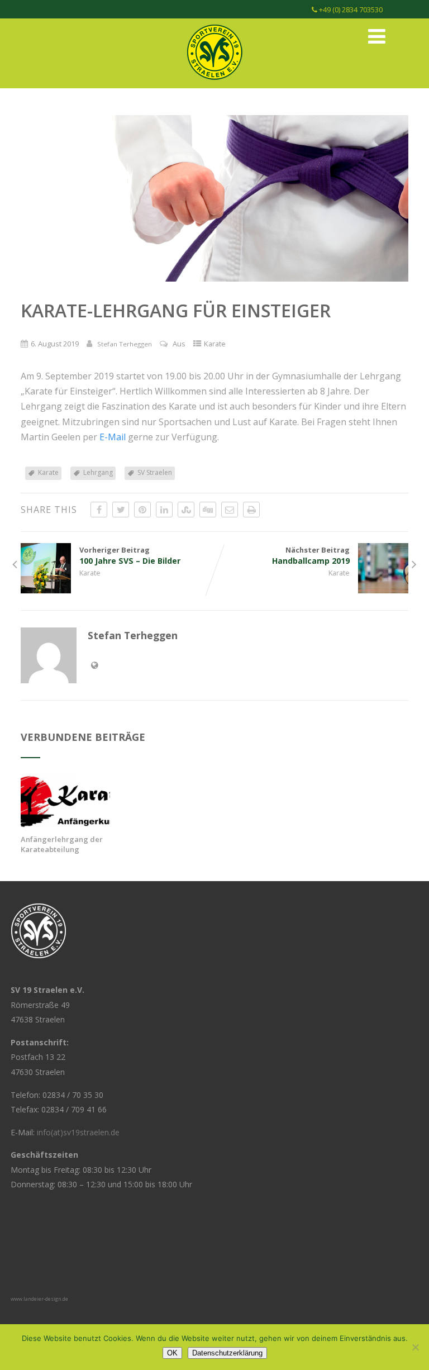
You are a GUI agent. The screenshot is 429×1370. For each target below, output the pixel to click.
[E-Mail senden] (229, 509)
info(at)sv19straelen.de (78, 1132)
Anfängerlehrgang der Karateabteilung (62, 844)
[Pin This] (142, 509)
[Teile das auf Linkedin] (164, 509)
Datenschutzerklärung (227, 1353)
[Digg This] (207, 509)
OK (172, 1353)
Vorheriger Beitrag (129, 555)
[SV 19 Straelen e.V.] (214, 82)
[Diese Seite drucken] (251, 509)
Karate (215, 344)
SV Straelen (154, 472)
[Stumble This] (186, 509)
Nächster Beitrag (311, 555)
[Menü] (376, 36)
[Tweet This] (120, 509)
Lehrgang (98, 472)
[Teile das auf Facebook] (98, 509)
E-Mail (112, 437)
